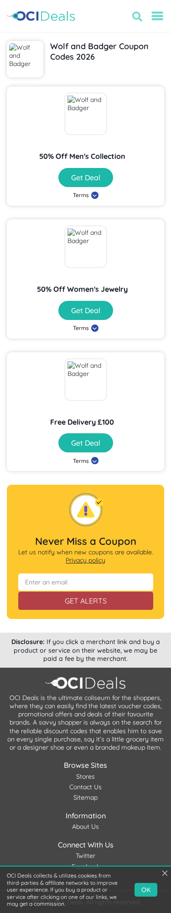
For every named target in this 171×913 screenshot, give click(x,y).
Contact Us (85, 787)
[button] (137, 16)
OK (145, 890)
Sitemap (85, 797)
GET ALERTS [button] (86, 600)
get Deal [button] (85, 177)
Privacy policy (85, 560)
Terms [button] (81, 195)
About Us (85, 826)
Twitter (85, 856)
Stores (85, 776)
